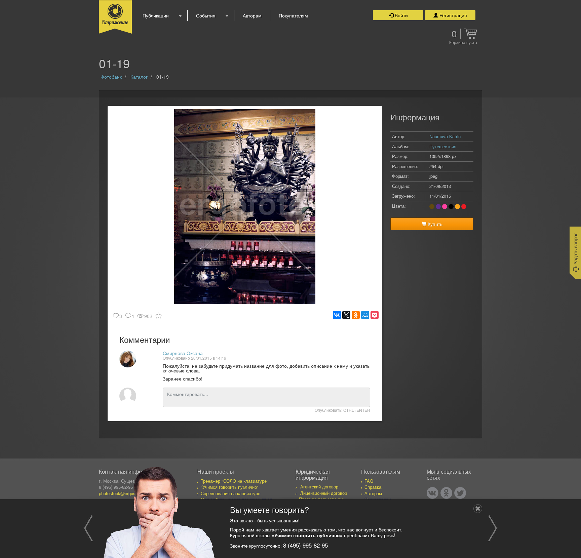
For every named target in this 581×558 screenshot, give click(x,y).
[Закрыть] (477, 508)
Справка (372, 487)
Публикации (156, 15)
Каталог (139, 76)
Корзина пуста (463, 43)
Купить (434, 224)
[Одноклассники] (356, 315)
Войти (400, 15)
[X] (346, 315)
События (206, 15)
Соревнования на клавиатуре (230, 493)
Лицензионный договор (323, 493)
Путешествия (442, 146)
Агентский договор (319, 486)
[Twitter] (460, 493)
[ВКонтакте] (337, 315)
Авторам (252, 15)
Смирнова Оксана (183, 353)
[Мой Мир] (365, 315)
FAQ (368, 481)
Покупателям (293, 15)
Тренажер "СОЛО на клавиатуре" (234, 481)
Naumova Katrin (445, 136)
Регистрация (452, 15)
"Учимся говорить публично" (230, 487)
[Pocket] (375, 315)
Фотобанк (111, 76)
